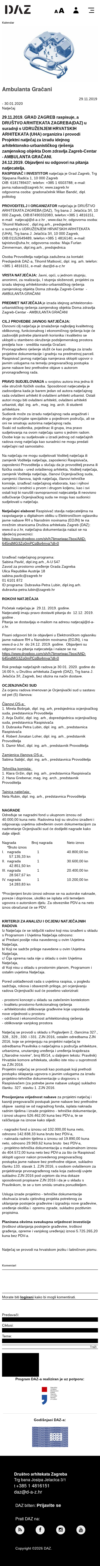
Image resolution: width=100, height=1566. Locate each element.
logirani (27, 1297)
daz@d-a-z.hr (28, 1491)
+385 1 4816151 (33, 1485)
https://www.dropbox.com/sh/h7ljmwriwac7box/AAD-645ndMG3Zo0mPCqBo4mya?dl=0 (44, 541)
